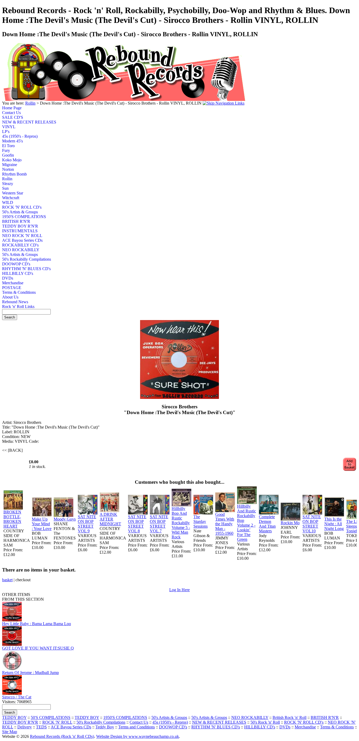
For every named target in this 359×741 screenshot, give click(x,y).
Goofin (8, 155)
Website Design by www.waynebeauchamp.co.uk (137, 736)
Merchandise (12, 283)
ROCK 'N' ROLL (57, 722)
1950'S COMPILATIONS (22, 216)
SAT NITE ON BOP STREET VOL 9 (87, 523)
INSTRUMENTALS (20, 231)
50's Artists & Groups (20, 212)
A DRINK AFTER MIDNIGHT (110, 519)
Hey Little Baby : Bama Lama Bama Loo (36, 623)
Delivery (24, 727)
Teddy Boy (104, 727)
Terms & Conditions (19, 292)
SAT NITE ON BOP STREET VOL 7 (159, 523)
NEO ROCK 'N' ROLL (22, 235)
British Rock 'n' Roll (289, 717)
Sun (5, 188)
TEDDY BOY (14, 717)
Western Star (12, 193)
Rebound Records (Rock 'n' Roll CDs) (62, 736)
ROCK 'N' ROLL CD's (22, 207)
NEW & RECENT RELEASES (22, 122)
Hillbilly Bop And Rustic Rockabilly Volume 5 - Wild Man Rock (181, 522)
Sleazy (7, 183)
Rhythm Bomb (14, 174)
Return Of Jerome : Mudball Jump (30, 672)
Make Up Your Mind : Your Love (42, 524)
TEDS (41, 727)
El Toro (8, 145)
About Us (10, 297)
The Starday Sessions (200, 521)
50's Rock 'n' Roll (265, 722)
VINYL (9, 127)
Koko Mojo (12, 160)
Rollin (30, 103)
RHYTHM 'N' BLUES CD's (22, 268)
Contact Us (11, 112)
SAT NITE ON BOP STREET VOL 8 (137, 523)
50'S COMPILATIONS (50, 717)
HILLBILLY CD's (17, 273)
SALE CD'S (12, 117)
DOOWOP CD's (16, 264)
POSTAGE (11, 287)
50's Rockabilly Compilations (22, 259)
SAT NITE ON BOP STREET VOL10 (311, 523)
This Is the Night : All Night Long (334, 524)
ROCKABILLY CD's (20, 245)
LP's (5, 131)
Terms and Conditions (136, 727)
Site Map (9, 731)
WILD (7, 202)
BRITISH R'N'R (16, 221)
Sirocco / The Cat (16, 697)
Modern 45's (12, 141)
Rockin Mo (290, 523)
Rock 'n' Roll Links (18, 306)
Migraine (9, 164)
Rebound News (15, 302)
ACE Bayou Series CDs (22, 240)
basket (7, 580)
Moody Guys (65, 519)
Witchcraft (10, 197)
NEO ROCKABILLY (20, 250)
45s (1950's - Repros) (20, 136)
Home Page (12, 108)
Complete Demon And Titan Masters (267, 523)
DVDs (7, 278)
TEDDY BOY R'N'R (20, 226)
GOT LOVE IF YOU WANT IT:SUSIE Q (38, 648)
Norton (8, 169)
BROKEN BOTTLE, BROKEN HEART (12, 519)
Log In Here (179, 590)
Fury (6, 150)
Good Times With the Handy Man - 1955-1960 (224, 524)
